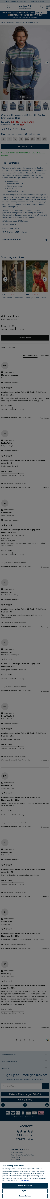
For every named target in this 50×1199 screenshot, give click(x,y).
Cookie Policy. (24, 1181)
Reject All (25, 1191)
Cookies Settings (25, 1196)
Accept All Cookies (25, 1185)
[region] (25, 1180)
